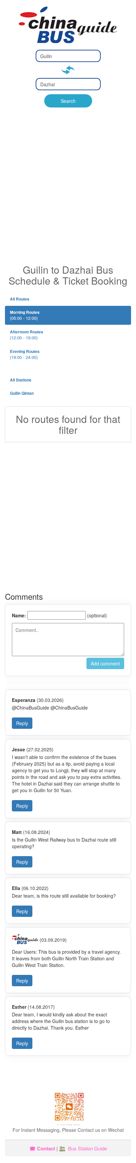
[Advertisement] (68, 192)
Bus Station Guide (87, 1148)
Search (68, 101)
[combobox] (68, 56)
